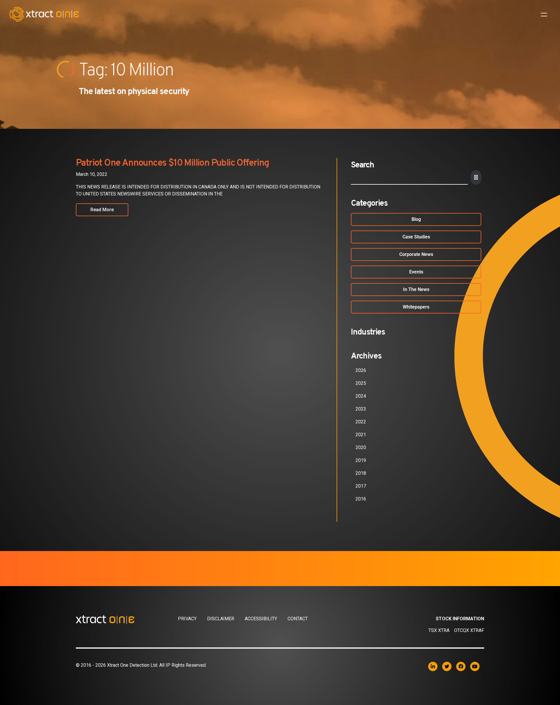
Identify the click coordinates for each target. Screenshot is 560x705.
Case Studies (416, 237)
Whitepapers (416, 307)
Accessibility (261, 618)
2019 (361, 460)
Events (416, 272)
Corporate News (416, 254)
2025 (361, 383)
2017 (361, 486)
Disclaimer (220, 618)
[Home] (127, 619)
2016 (361, 499)
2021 (361, 434)
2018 (361, 473)
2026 (361, 370)
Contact (298, 618)
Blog (416, 219)
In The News (416, 289)
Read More (102, 209)
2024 (361, 396)
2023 (361, 409)
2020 (361, 447)
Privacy (187, 618)
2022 (361, 422)
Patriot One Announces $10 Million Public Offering (172, 163)
